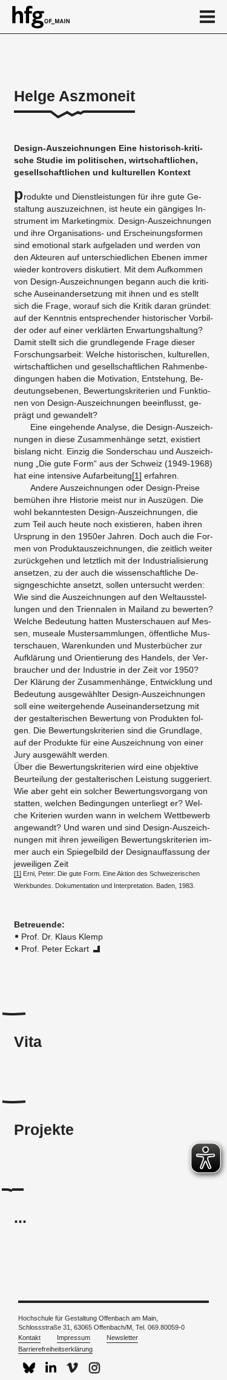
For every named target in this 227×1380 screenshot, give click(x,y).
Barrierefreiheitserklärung (55, 1349)
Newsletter (122, 1337)
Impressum (73, 1337)
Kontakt (29, 1337)
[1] (137, 475)
